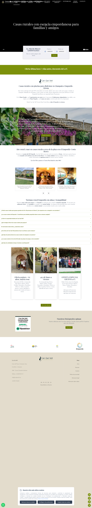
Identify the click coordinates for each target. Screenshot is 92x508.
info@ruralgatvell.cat (16, 377)
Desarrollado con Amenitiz (46, 384)
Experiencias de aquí (38, 2)
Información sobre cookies (73, 381)
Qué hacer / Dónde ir (47, 2)
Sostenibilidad (67, 1)
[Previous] (43, 193)
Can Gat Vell (16, 2)
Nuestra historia (23, 2)
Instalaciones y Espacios (56, 2)
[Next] (48, 193)
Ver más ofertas (46, 305)
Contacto (82, 1)
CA (50, 382)
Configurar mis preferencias (46, 502)
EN (41, 382)
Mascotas (77, 367)
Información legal (75, 378)
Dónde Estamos (75, 2)
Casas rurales (30, 2)
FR (43, 382)
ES (46, 382)
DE (48, 382)
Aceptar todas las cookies (64, 502)
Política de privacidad (74, 374)
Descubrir (69, 327)
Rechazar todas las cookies (28, 502)
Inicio (78, 364)
